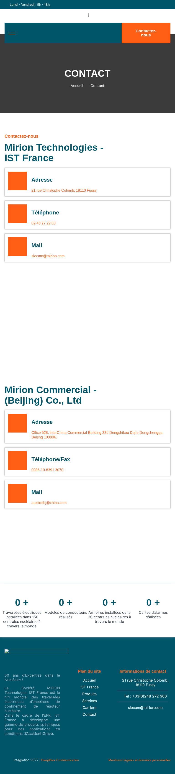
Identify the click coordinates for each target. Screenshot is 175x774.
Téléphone (45, 212)
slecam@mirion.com (47, 256)
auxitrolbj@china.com (49, 503)
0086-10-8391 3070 (47, 470)
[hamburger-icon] (12, 33)
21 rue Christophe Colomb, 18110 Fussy (64, 190)
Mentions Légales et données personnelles (139, 760)
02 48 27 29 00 (43, 223)
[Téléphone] (17, 213)
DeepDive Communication (60, 760)
